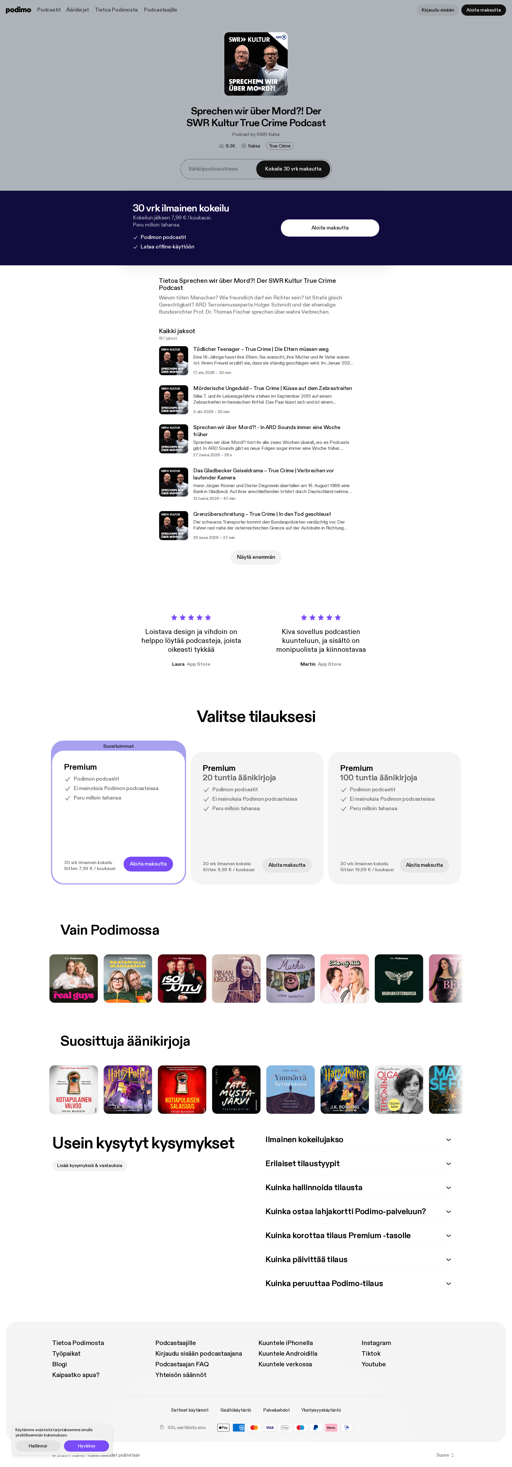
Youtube (373, 1364)
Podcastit (48, 10)
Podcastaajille (160, 10)
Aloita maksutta (483, 10)
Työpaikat (66, 1353)
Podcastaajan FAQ (182, 1364)
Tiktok (371, 1353)
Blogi (59, 1364)
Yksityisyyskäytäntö (321, 1410)
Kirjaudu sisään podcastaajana (198, 1353)
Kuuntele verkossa (285, 1364)
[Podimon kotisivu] (18, 10)
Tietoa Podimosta (116, 10)
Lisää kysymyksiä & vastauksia (89, 1166)
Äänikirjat (77, 10)
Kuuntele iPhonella (285, 1343)
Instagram (376, 1343)
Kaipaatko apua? (76, 1375)
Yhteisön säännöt (180, 1375)
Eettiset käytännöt (190, 1410)
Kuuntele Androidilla (287, 1353)
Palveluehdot (276, 1410)
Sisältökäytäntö (236, 1410)
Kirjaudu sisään (438, 10)
